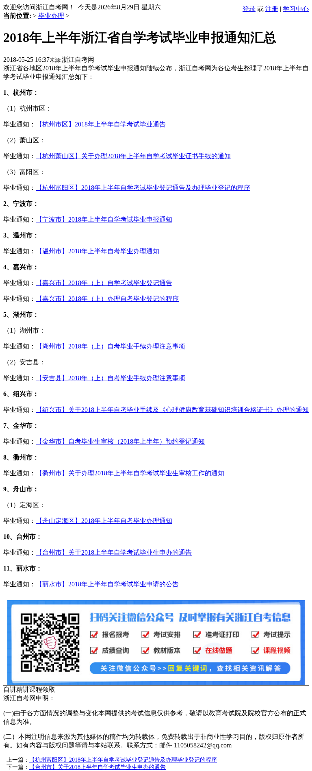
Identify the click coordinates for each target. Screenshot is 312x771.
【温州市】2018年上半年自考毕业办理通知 (97, 251)
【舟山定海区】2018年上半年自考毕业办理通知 (104, 520)
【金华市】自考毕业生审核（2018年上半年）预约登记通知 (120, 441)
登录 (249, 8)
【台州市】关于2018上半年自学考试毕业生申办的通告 (114, 552)
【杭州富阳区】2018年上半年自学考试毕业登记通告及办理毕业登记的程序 (143, 187)
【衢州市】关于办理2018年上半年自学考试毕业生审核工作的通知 (130, 473)
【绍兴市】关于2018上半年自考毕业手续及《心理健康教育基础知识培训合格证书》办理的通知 (172, 409)
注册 (271, 8)
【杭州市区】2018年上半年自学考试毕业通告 (101, 124)
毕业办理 (51, 15)
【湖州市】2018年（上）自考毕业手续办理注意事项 (110, 346)
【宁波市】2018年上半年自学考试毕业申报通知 (104, 219)
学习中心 (296, 8)
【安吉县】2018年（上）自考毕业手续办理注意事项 (110, 378)
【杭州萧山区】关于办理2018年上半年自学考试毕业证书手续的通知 (133, 155)
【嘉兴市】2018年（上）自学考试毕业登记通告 (104, 282)
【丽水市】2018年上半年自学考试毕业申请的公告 (107, 584)
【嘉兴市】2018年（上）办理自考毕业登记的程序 (107, 298)
